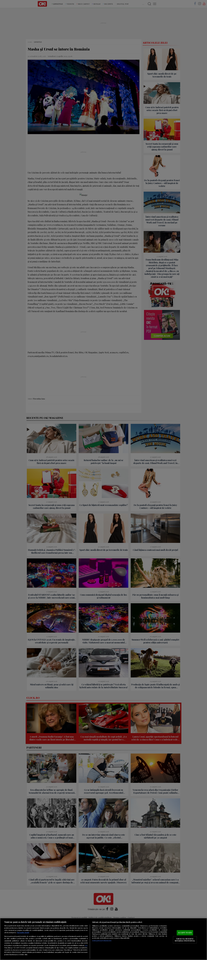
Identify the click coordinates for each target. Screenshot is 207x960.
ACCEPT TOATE (185, 932)
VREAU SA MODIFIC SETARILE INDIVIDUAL (185, 940)
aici (86, 945)
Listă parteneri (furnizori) (101, 941)
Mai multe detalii (23, 932)
